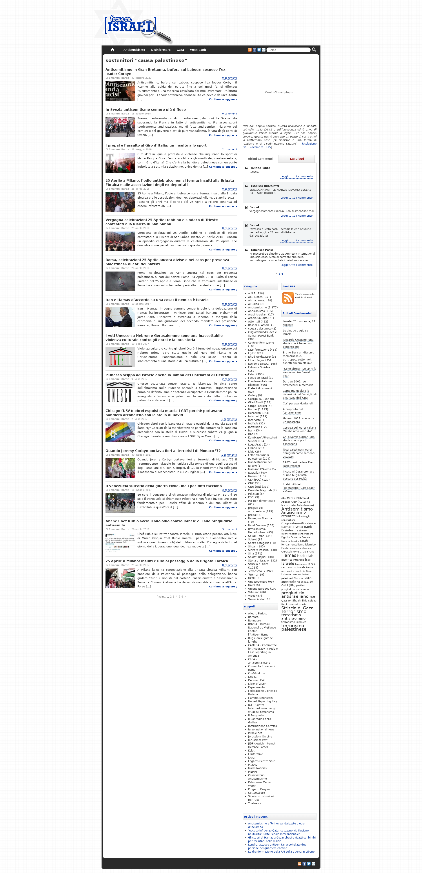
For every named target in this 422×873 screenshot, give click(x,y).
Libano (286, 574)
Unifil (251, 585)
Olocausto (307, 581)
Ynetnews (254, 803)
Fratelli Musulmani (260, 388)
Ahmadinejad (257, 300)
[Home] (112, 49)
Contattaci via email (264, 50)
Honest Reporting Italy (263, 701)
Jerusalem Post (257, 740)
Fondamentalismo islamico (296, 548)
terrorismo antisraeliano (293, 617)
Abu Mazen (255, 297)
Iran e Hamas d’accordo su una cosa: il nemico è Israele (157, 300)
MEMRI (252, 771)
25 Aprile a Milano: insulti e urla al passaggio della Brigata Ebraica (167, 561)
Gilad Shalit (307, 551)
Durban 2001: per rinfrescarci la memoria (298, 383)
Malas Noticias (257, 768)
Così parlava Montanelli (298, 403)
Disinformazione (294, 530)
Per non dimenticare (261, 500)
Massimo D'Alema (259, 469)
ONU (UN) (288, 585)
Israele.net (255, 733)
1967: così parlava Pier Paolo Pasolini (298, 464)
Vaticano (253, 592)
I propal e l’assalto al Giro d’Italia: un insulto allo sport (156, 145)
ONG (251, 483)
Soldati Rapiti (257, 557)
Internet (286, 559)
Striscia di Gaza (297, 607)
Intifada (253, 423)
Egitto (285, 537)
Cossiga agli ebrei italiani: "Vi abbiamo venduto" (299, 429)
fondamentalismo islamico (298, 544)
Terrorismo (293, 611)
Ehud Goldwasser (259, 356)
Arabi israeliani (257, 314)
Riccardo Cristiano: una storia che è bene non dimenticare (298, 343)
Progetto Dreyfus (259, 789)
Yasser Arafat (256, 599)
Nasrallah (254, 472)
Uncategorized (257, 581)
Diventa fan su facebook (254, 50)
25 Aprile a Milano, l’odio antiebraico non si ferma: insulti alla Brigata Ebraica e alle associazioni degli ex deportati (170, 183)
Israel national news (261, 729)
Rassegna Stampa (260, 518)
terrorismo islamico (293, 622)
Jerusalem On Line (260, 736)
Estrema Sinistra (290, 541)
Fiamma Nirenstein (260, 697)
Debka (252, 676)
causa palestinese (259, 328)
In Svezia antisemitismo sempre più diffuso (146, 110)
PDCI (251, 497)
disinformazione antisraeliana (297, 533)
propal (252, 514)
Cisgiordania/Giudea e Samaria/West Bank (298, 525)
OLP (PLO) (254, 479)
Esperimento (256, 687)
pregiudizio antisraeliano (295, 594)
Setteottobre (256, 792)
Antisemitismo (297, 509)
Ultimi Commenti (260, 158)
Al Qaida (253, 304)
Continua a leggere (222, 99)
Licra (251, 757)
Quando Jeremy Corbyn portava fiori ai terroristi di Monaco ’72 (163, 451)
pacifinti (300, 585)
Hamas (288, 555)
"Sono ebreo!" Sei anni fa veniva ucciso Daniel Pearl (299, 372)
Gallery (252, 395)
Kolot (251, 750)
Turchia (253, 574)
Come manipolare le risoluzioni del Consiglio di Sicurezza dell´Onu (299, 394)
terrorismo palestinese (293, 627)
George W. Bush (258, 398)
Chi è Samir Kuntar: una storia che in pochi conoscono (299, 440)
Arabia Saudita (257, 318)
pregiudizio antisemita (295, 589)
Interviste (254, 420)
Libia (251, 451)
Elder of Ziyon (257, 683)
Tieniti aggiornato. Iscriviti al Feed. (305, 296)
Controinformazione (261, 342)
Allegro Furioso (257, 613)
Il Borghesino (256, 715)
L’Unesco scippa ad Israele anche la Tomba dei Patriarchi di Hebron (167, 375)
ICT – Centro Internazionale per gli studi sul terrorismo (262, 708)
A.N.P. (252, 293)
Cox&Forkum (256, 673)
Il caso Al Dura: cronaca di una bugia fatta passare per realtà (298, 475)
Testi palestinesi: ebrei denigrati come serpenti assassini (299, 453)
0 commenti (229, 77)
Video (251, 595)
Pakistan (253, 493)
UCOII (252, 578)
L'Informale (255, 754)
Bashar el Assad (258, 325)
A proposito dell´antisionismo (293, 411)
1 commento (229, 419)
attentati (288, 516)
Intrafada (298, 559)
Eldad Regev (256, 360)
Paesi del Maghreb (260, 490)
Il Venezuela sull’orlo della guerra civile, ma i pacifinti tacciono (164, 486)
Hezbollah (305, 556)
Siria (304, 600)
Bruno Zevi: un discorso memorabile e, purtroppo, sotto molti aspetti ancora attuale (298, 358)
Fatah (304, 540)
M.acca (252, 764)
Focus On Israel (134, 22)
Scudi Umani (256, 536)
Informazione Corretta (262, 726)
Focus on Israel (258, 377)
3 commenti (229, 490)
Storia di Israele (297, 604)
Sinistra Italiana (258, 550)
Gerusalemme (290, 551)
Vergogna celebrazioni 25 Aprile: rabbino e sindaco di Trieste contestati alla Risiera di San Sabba (162, 222)
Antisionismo (293, 512)
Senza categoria (258, 543)
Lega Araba (255, 444)
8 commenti (229, 565)
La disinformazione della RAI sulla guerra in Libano (281, 851)
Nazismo (299, 578)
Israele (287, 563)
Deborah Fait (256, 680)
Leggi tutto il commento (296, 176)
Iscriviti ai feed (250, 50)
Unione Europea (258, 588)
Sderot (252, 539)
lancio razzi (301, 564)
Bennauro (254, 620)
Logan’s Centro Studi (262, 761)
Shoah (296, 600)
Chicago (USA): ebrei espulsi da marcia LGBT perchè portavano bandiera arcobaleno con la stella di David (164, 413)
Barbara (253, 617)
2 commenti (229, 149)
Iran (308, 559)
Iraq (250, 434)
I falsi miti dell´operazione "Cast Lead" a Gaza (299, 488)
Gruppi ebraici (257, 406)
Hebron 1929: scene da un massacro (298, 420)
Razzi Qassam (257, 525)
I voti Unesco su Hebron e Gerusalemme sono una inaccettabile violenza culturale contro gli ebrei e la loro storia (164, 338)
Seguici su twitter (259, 50)
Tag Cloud (297, 158)
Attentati (254, 321)
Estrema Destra (300, 537)
